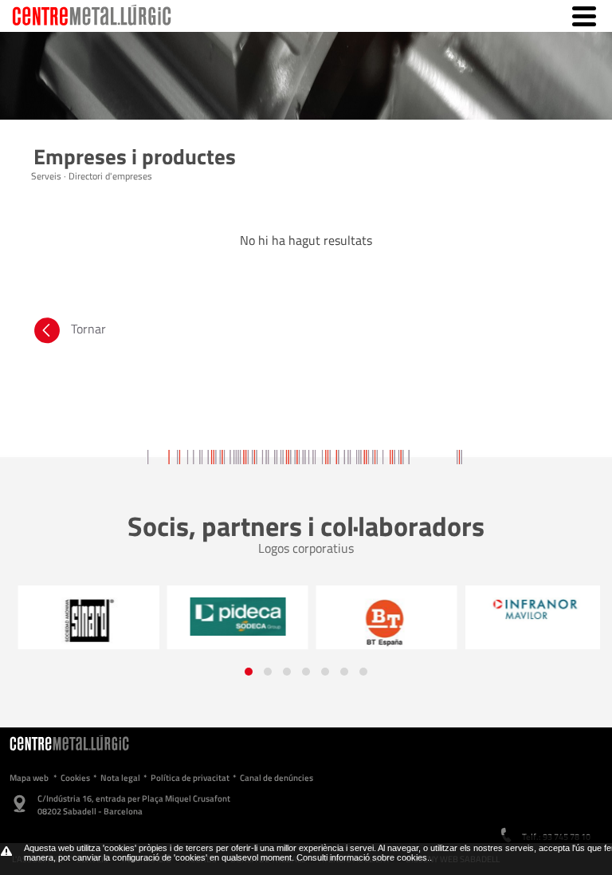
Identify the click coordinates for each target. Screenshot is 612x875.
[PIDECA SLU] (230, 616)
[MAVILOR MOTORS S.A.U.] (528, 609)
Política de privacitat (190, 777)
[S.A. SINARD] (81, 621)
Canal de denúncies (276, 777)
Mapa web (29, 777)
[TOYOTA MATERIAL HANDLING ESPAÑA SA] (379, 622)
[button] (248, 672)
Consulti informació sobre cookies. (363, 857)
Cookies (75, 777)
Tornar (88, 328)
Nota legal (120, 777)
